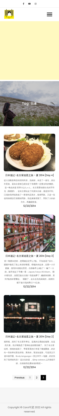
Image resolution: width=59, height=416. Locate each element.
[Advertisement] (29, 50)
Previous (20, 377)
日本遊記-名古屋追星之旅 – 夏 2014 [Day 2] (29, 336)
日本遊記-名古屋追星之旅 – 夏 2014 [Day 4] (29, 175)
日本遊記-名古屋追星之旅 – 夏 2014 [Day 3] (29, 256)
